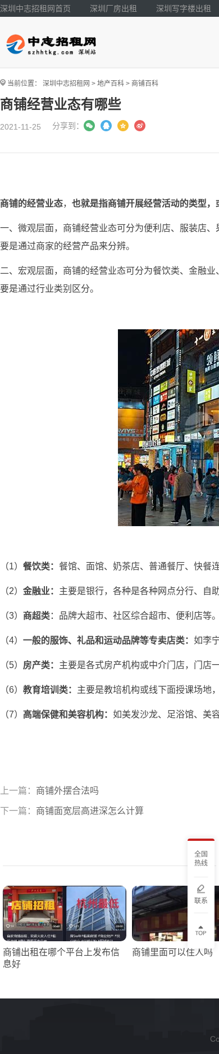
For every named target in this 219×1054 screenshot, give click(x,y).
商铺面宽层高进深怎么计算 (90, 811)
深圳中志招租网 (66, 84)
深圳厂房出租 (113, 8)
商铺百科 (144, 84)
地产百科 (110, 84)
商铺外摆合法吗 (67, 790)
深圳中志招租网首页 (35, 8)
